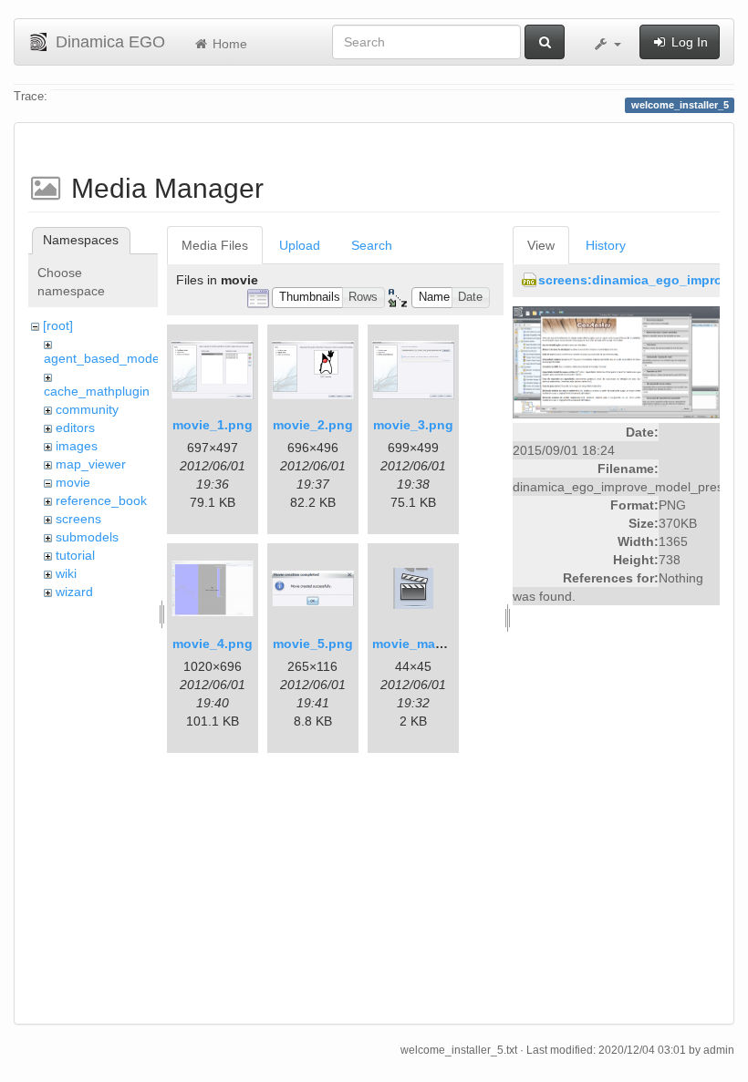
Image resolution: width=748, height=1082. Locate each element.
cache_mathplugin (97, 391)
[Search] (545, 42)
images (77, 445)
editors (75, 427)
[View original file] (616, 362)
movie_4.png (212, 643)
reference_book (101, 500)
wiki (66, 573)
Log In (688, 42)
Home (228, 43)
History (606, 245)
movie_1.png (212, 424)
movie (73, 482)
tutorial (75, 555)
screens (78, 518)
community (87, 409)
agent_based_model (103, 358)
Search (371, 245)
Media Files (215, 245)
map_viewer (91, 464)
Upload (299, 245)
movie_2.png (313, 424)
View (541, 245)
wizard (74, 591)
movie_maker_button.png (452, 643)
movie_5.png (313, 643)
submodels (87, 537)
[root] (58, 325)
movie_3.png (413, 424)
